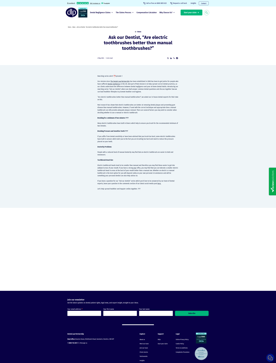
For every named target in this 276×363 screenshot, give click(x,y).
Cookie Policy (180, 344)
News (74, 27)
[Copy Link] (174, 58)
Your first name (108, 309)
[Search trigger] (206, 12)
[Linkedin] (171, 58)
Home (69, 27)
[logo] (72, 12)
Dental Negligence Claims (100, 12)
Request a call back (180, 3)
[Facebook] (177, 58)
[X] (168, 58)
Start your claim (190, 12)
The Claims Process (123, 12)
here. (159, 183)
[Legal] (83, 12)
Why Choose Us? (165, 12)
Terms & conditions (182, 348)
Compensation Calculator (146, 12)
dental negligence (114, 84)
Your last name (144, 309)
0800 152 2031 (73, 343)
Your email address (75, 309)
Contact (203, 3)
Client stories (144, 352)
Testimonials (143, 356)
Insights (193, 3)
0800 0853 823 (156, 3)
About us (142, 339)
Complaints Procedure (182, 352)
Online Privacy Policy (182, 339)
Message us (83, 343)
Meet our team (144, 344)
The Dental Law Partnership (120, 81)
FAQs (159, 339)
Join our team (144, 348)
